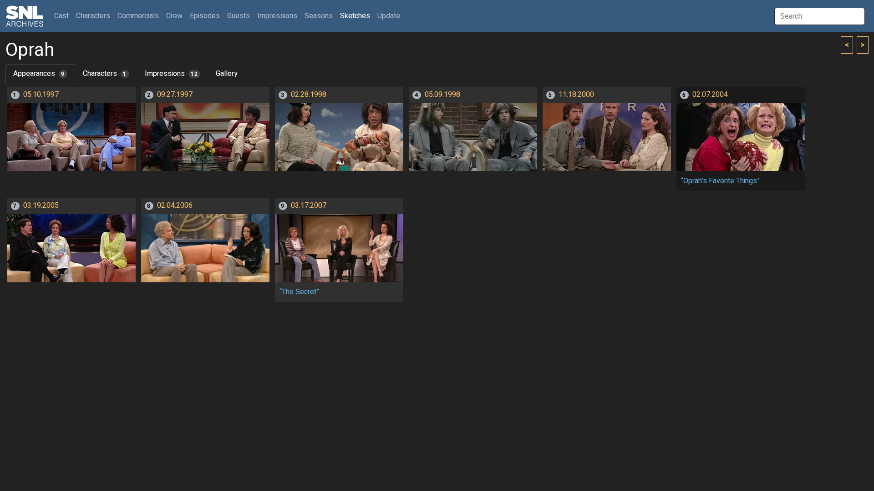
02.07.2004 (710, 94)
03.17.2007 (308, 205)
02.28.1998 (308, 94)
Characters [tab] (105, 73)
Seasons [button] (319, 15)
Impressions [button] (277, 15)
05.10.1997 (41, 94)
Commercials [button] (138, 15)
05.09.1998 (442, 94)
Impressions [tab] (171, 73)
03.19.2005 (41, 205)
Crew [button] (174, 15)
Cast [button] (63, 15)
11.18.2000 (576, 94)
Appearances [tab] (39, 73)
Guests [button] (238, 15)
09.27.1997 (175, 94)
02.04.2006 (175, 205)
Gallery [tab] (227, 73)
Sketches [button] (355, 15)
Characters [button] (93, 15)
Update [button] (388, 15)
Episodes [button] (205, 15)
